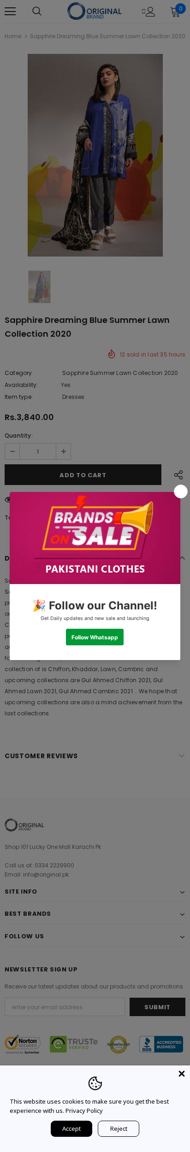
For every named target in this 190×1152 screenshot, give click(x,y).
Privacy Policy (84, 1110)
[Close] (181, 1073)
